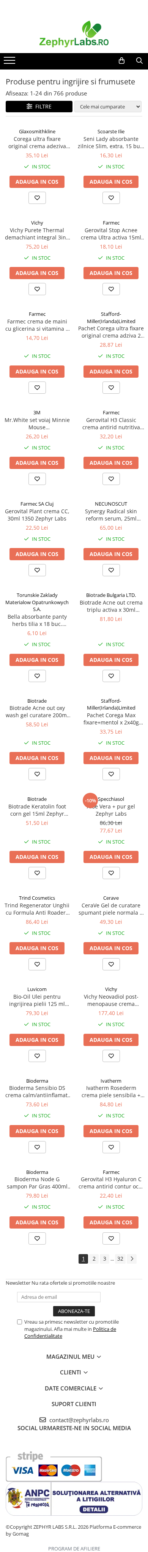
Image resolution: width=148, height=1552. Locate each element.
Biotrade (37, 700)
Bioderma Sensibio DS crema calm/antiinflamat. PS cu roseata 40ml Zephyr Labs (37, 1091)
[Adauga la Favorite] (37, 198)
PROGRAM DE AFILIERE (74, 1548)
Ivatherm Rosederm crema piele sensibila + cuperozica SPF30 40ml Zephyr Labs (111, 1091)
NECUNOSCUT (111, 503)
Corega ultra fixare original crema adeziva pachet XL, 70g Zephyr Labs (37, 142)
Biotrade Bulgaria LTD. (111, 595)
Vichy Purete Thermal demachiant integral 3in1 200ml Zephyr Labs (37, 233)
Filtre (42, 106)
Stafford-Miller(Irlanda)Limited (111, 317)
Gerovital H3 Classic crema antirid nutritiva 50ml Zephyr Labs (111, 423)
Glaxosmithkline (37, 131)
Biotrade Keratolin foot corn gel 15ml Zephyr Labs (37, 810)
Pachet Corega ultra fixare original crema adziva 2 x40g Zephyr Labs (111, 332)
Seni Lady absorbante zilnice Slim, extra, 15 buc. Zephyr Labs (111, 142)
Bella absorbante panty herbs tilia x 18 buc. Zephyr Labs (37, 620)
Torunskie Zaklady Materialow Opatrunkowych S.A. (37, 602)
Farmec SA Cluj (37, 503)
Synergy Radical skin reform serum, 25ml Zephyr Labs (111, 515)
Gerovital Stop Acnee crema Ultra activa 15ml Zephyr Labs (111, 233)
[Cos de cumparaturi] (121, 60)
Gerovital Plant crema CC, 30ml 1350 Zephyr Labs (37, 515)
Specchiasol (111, 798)
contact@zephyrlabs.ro (78, 1420)
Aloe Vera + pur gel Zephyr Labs (111, 810)
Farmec (111, 222)
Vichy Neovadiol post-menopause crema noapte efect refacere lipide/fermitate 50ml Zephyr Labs (111, 1000)
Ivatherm (111, 1080)
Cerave (111, 897)
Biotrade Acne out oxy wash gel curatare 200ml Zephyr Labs (37, 711)
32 (120, 1258)
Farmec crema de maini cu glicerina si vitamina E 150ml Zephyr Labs (37, 325)
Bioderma (37, 1080)
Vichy (37, 222)
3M (37, 412)
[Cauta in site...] (139, 60)
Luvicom (37, 989)
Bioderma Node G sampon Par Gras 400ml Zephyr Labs (37, 1182)
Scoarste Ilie (111, 131)
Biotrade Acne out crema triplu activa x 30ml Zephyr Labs (111, 606)
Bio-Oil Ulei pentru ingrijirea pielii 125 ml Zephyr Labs (37, 1000)
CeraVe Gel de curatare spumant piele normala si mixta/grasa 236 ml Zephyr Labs (111, 909)
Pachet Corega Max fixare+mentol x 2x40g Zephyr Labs (111, 718)
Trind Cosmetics (37, 897)
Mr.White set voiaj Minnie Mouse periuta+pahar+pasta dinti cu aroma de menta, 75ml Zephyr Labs (37, 423)
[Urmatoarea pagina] (132, 1259)
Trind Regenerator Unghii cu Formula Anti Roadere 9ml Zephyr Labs (37, 909)
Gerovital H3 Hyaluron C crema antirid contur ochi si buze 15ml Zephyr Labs (111, 1182)
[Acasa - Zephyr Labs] (74, 34)
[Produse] (10, 62)
